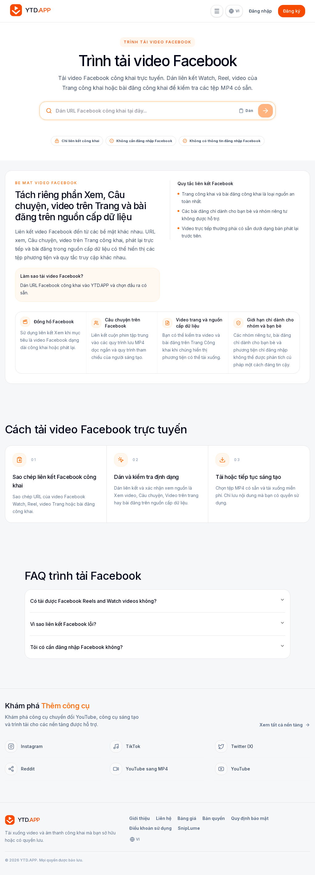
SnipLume (189, 828)
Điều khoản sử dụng (150, 828)
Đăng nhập (260, 11)
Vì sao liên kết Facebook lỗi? (63, 624)
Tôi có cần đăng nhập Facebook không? (76, 647)
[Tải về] (265, 110)
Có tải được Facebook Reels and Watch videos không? (93, 601)
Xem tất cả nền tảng (281, 724)
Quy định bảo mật (250, 818)
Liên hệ (163, 818)
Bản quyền (213, 818)
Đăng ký (291, 11)
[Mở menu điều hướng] (217, 11)
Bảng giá (186, 818)
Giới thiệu (139, 818)
